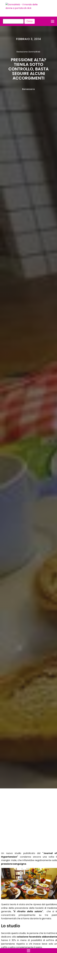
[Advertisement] (25, 820)
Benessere (28, 89)
